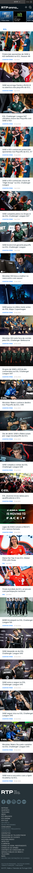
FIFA (3, 563)
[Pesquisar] (30, 9)
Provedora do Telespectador (13, 835)
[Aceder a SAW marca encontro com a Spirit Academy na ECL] (16, 762)
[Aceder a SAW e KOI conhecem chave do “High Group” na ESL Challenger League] (16, 168)
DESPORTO (5, 810)
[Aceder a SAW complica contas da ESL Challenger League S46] (16, 452)
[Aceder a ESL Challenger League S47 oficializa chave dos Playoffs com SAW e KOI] (16, 103)
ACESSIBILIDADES (7, 839)
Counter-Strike (7, 59)
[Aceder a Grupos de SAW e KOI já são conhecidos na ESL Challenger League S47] (16, 356)
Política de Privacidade (8, 864)
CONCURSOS (6, 827)
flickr (24, 802)
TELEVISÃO (5, 812)
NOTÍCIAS (4, 808)
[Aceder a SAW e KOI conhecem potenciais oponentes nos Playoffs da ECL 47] (16, 136)
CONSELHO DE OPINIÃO (9, 848)
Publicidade (19, 865)
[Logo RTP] (10, 792)
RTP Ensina (5, 818)
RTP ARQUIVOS (6, 816)
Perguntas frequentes (10, 829)
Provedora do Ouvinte (10, 837)
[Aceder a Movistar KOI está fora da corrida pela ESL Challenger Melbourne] (16, 325)
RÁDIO (3, 814)
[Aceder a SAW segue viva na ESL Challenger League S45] (16, 700)
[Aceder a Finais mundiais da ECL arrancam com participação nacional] (16, 576)
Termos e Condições (7, 865)
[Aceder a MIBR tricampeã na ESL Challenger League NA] (16, 607)
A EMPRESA (5, 844)
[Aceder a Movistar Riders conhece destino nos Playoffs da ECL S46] (16, 389)
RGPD (3, 856)
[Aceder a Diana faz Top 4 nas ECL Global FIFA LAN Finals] (16, 545)
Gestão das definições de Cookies (15, 858)
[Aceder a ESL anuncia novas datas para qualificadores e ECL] (16, 483)
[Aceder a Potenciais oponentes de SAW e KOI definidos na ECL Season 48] (16, 41)
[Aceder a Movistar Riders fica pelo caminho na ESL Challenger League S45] (16, 731)
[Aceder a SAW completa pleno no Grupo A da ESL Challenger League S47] (16, 201)
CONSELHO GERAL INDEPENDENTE (13, 846)
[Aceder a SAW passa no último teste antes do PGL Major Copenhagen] (16, 294)
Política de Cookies (23, 864)
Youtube (19, 802)
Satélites (5, 841)
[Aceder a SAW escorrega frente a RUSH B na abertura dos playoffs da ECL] (16, 72)
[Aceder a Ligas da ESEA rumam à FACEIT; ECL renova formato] (16, 514)
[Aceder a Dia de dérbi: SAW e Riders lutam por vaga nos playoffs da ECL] (16, 420)
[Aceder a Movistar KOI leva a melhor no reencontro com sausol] (16, 263)
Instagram (14, 802)
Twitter (9, 802)
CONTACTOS (5, 833)
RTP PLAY (4, 820)
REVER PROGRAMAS (8, 825)
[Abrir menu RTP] (16, 2)
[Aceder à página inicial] (11, 7)
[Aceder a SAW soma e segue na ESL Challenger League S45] (16, 669)
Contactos (5, 831)
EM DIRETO (5, 823)
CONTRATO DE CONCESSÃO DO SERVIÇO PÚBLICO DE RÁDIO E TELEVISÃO (12, 852)
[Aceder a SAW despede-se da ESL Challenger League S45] (16, 638)
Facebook (3, 802)
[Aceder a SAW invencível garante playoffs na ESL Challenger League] (16, 232)
